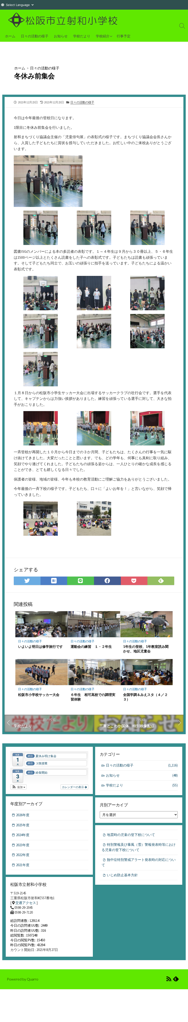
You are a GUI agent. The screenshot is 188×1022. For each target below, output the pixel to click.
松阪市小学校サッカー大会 (38, 694)
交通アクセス (25, 903)
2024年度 (22, 835)
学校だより (81, 36)
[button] (18, 787)
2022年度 (22, 855)
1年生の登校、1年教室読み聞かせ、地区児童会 (146, 648)
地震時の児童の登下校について (131, 834)
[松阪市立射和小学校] (64, 20)
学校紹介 (103, 36)
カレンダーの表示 (73, 787)
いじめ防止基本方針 (122, 875)
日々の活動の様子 (34, 36)
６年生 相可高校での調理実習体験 (93, 696)
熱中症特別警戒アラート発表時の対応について (139, 862)
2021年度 (22, 865)
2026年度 (22, 815)
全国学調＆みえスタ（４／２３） (145, 696)
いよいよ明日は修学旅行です (40, 646)
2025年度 (22, 825)
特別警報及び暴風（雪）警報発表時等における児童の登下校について (139, 847)
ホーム (10, 36)
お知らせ (61, 36)
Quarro (32, 979)
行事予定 (123, 36)
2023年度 (22, 845)
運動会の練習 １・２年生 (91, 646)
